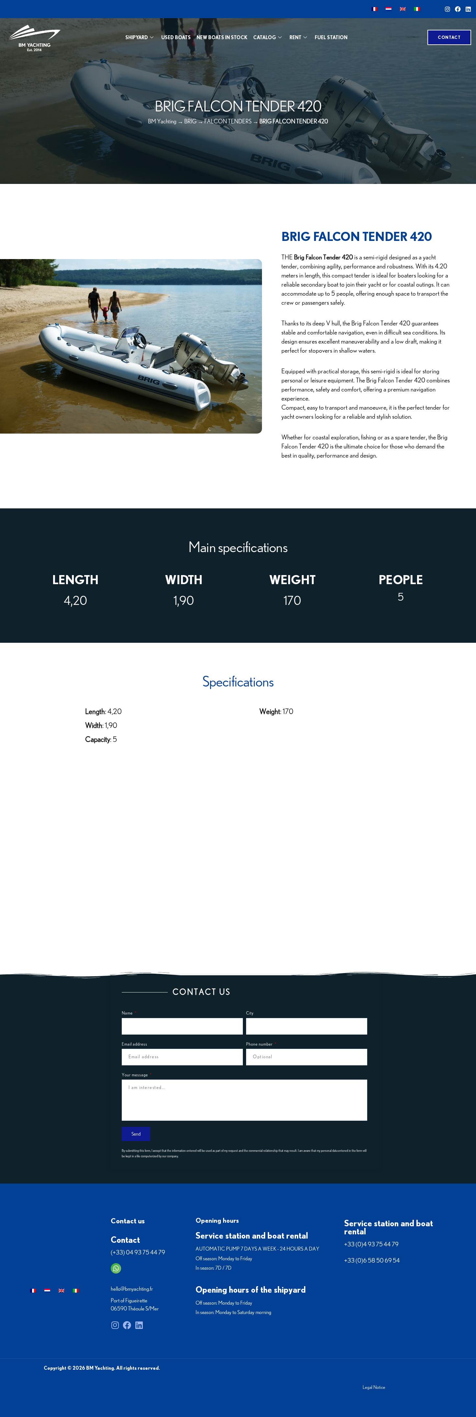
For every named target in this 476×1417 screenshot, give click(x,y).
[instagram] (447, 9)
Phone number (260, 1044)
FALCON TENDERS (228, 122)
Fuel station (331, 37)
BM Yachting (162, 122)
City (250, 1013)
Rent (295, 37)
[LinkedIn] (468, 9)
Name (128, 1013)
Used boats (176, 37)
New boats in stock (222, 37)
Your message (135, 1075)
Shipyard (136, 37)
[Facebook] (458, 9)
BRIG (190, 122)
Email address (134, 1044)
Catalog (264, 37)
